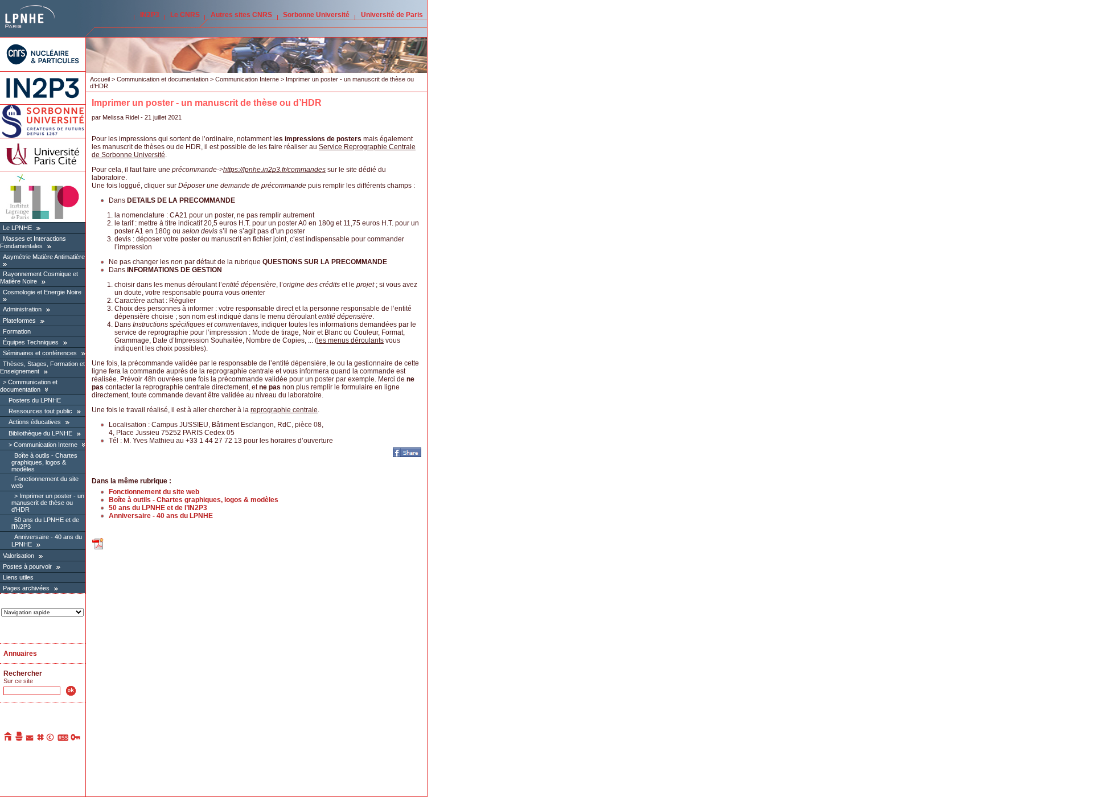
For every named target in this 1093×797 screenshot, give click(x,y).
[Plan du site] (40, 739)
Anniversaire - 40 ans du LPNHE (161, 516)
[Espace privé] (76, 739)
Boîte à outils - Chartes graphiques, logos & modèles (44, 462)
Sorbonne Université (316, 15)
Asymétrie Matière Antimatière (44, 256)
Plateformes (19, 320)
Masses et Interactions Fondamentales (33, 242)
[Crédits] (50, 739)
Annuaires (20, 654)
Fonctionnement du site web (154, 492)
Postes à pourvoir (27, 566)
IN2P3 (149, 15)
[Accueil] (8, 739)
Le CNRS (185, 15)
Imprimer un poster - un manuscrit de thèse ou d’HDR (47, 502)
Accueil (100, 79)
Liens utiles (18, 577)
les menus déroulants (350, 340)
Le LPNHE (17, 227)
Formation (17, 331)
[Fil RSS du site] (63, 739)
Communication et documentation (28, 386)
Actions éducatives (35, 421)
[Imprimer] (19, 739)
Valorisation (18, 555)
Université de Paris (392, 15)
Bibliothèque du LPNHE (40, 433)
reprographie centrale (284, 410)
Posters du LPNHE (35, 400)
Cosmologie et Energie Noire (42, 292)
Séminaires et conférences (40, 353)
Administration (22, 309)
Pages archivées (26, 588)
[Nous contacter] (30, 739)
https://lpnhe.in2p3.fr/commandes (274, 170)
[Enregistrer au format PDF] (98, 548)
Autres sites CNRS (241, 15)
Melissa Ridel (120, 117)
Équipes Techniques (31, 342)
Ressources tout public (40, 411)
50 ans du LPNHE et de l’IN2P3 (158, 508)
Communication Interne (45, 444)
